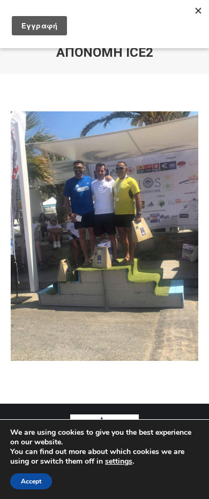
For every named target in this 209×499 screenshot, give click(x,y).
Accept (31, 481)
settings (118, 461)
